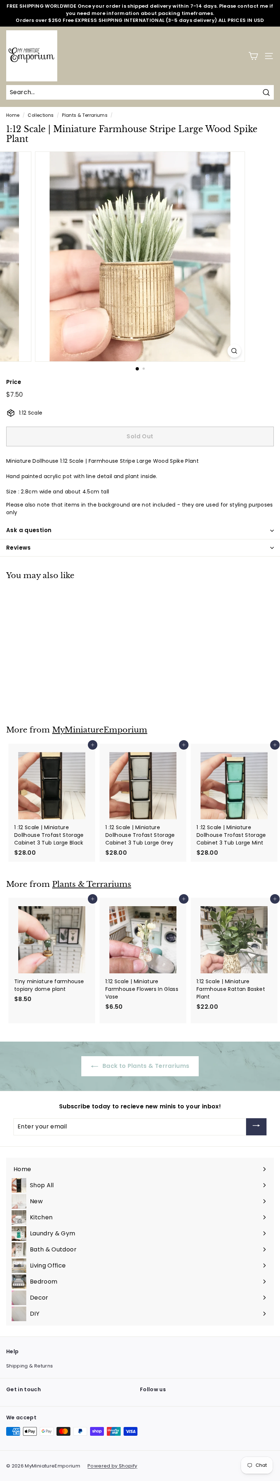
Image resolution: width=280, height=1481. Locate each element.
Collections (41, 115)
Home (12, 115)
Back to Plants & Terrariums (145, 1066)
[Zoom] (234, 351)
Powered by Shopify (112, 1465)
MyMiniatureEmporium (99, 730)
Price (14, 382)
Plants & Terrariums (85, 115)
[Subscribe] (256, 1126)
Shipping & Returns (29, 1365)
